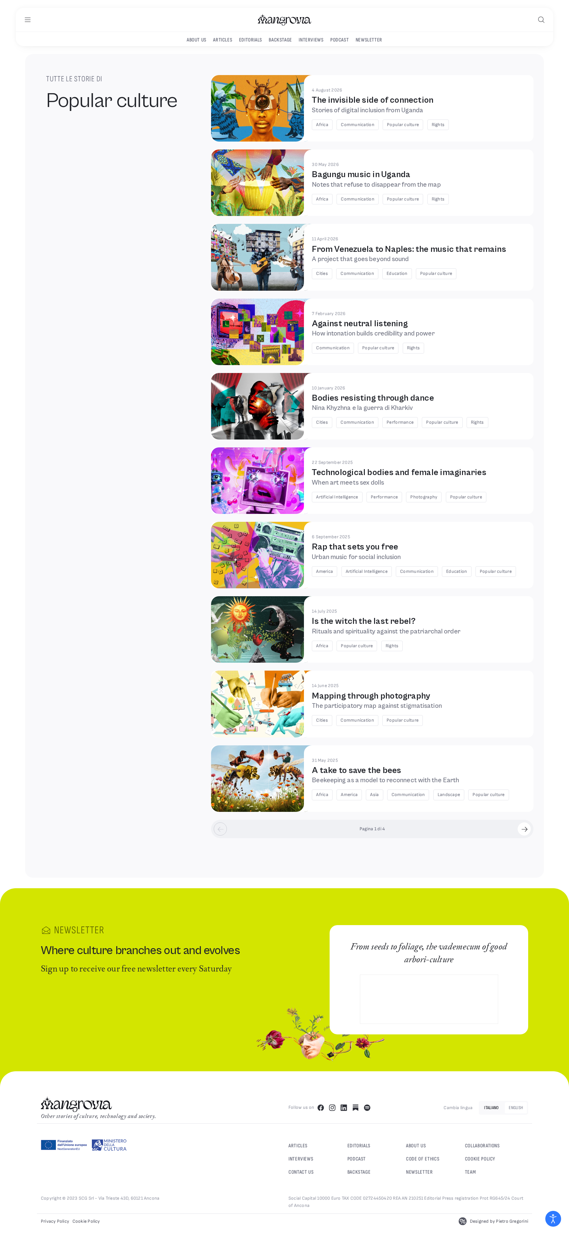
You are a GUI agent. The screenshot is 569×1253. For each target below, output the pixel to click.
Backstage (280, 40)
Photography (423, 497)
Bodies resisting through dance (373, 398)
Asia (374, 794)
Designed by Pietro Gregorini (499, 1221)
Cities (322, 273)
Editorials (250, 40)
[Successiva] (524, 829)
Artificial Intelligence (337, 497)
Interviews (311, 40)
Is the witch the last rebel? (364, 621)
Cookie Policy (480, 1159)
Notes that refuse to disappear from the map (376, 185)
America (324, 571)
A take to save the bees (356, 770)
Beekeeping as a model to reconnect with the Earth (385, 780)
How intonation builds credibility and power (373, 333)
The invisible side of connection (372, 100)
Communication (357, 124)
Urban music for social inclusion (356, 557)
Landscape (449, 794)
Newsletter (369, 40)
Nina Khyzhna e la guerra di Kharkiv (362, 408)
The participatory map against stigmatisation (377, 706)
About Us (416, 1146)
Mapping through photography (371, 696)
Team (470, 1172)
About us (196, 40)
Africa (322, 124)
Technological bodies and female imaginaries (399, 472)
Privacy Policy (55, 1221)
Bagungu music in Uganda (361, 174)
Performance (400, 422)
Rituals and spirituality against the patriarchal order (386, 631)
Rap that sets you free (355, 547)
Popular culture (403, 124)
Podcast (339, 40)
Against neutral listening (360, 324)
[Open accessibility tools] (553, 1219)
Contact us (300, 1172)
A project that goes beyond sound (360, 259)
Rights (438, 124)
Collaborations (482, 1146)
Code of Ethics (422, 1159)
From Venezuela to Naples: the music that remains (409, 249)
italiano (491, 1107)
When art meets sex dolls (348, 483)
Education (397, 273)
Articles (222, 40)
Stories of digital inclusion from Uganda (367, 110)
